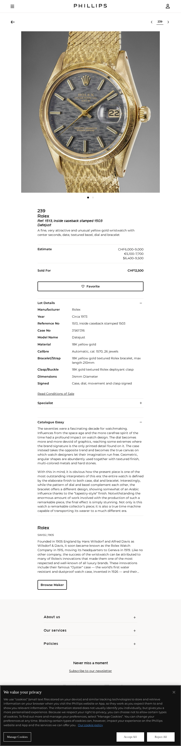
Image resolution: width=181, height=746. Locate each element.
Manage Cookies (17, 737)
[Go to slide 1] (88, 197)
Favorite (93, 286)
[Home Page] (90, 6)
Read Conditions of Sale (56, 394)
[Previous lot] (152, 22)
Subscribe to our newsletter (90, 671)
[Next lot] (168, 22)
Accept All (130, 737)
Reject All (161, 737)
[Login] (167, 6)
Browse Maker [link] (52, 585)
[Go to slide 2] (93, 197)
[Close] (174, 692)
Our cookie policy (90, 725)
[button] (90, 112)
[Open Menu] (15, 6)
